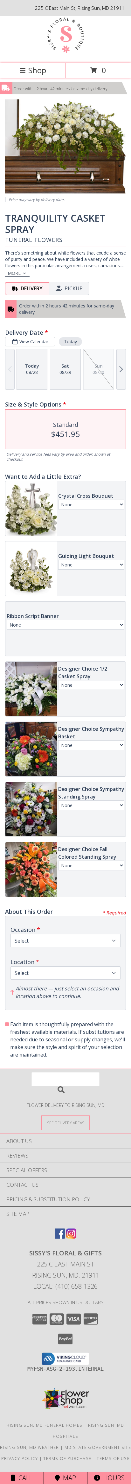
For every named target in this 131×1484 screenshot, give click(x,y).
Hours (112, 1478)
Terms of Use (113, 1458)
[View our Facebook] (60, 1236)
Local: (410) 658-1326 (65, 1286)
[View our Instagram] (71, 1236)
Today (70, 341)
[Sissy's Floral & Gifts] (66, 54)
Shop (37, 70)
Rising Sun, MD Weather (29, 1447)
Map (68, 1478)
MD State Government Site (98, 1447)
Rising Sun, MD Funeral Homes (44, 1425)
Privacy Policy (19, 1458)
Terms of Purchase (67, 1458)
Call (23, 1478)
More (14, 273)
